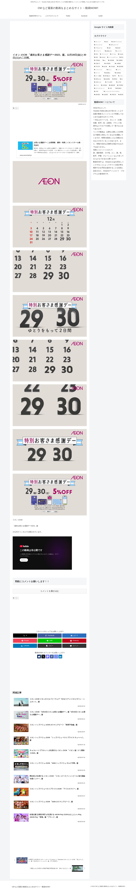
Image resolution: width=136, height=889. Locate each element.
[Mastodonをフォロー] (47, 656)
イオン (16, 108)
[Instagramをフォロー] (56, 656)
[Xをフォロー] (43, 656)
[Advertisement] (50, 37)
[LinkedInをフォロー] (60, 656)
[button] (50, 646)
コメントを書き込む (49, 591)
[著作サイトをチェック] (39, 656)
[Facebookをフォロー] (52, 656)
